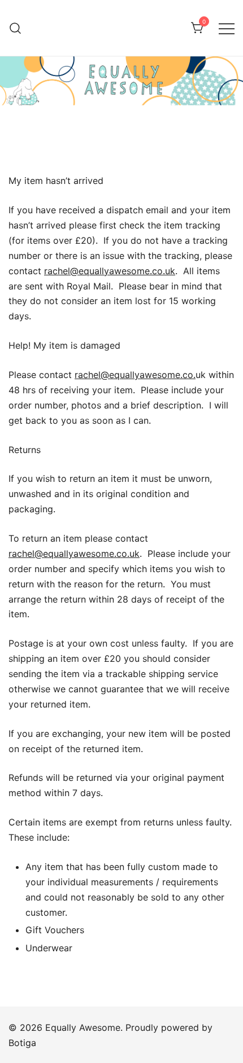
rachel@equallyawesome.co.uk (109, 270)
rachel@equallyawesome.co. (135, 374)
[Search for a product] (15, 28)
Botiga (22, 1042)
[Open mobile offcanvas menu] (227, 28)
